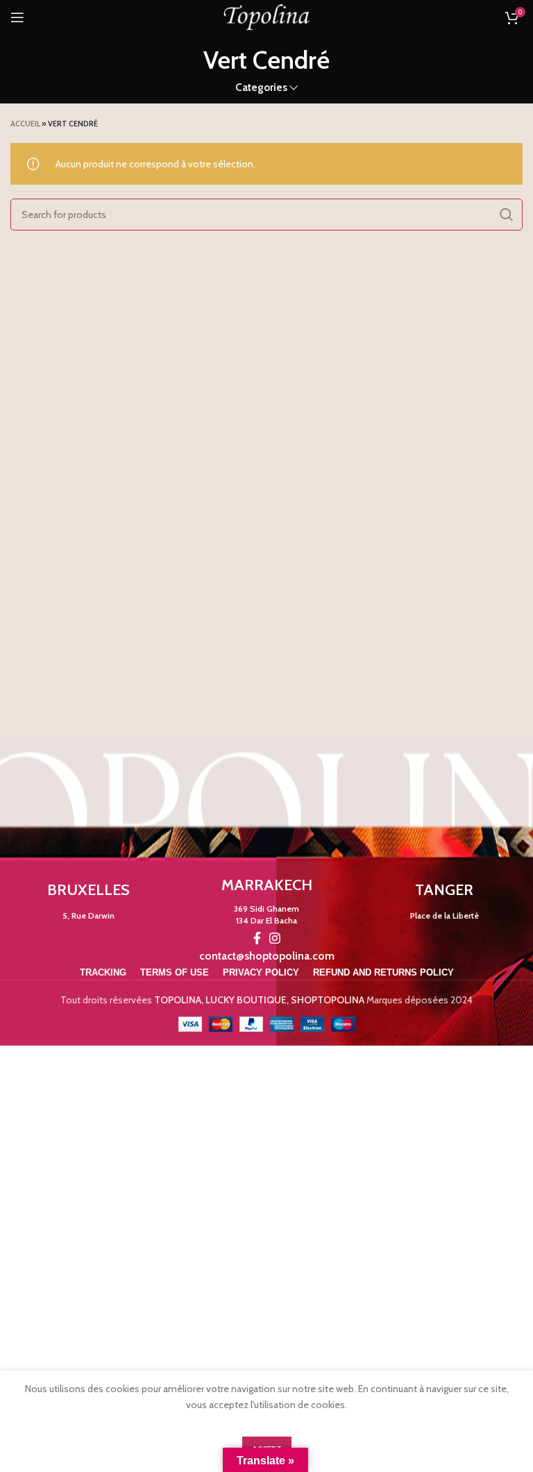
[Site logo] (266, 16)
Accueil (25, 123)
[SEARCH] (507, 215)
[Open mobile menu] (17, 17)
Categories (261, 87)
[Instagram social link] (275, 938)
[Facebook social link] (257, 938)
